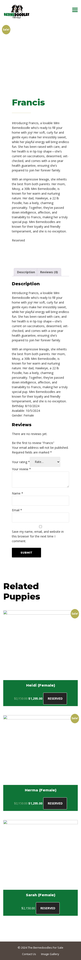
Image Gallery (50, 954)
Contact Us (29, 954)
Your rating (21, 462)
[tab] (26, 272)
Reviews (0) (49, 272)
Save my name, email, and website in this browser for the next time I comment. (38, 536)
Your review (21, 469)
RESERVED (55, 698)
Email (17, 510)
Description (26, 272)
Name (17, 493)
